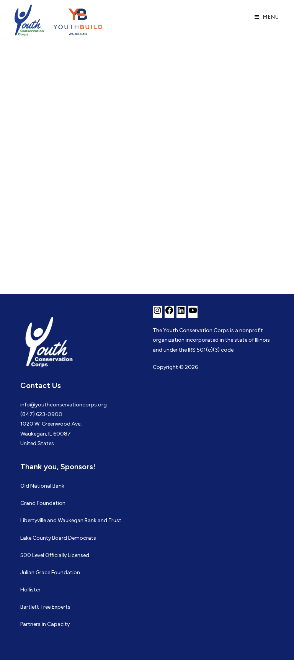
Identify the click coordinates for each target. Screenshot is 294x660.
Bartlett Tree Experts (45, 607)
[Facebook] (169, 313)
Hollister (30, 589)
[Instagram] (157, 313)
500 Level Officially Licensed (54, 555)
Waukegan (70, 520)
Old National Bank (42, 486)
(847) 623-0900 (41, 414)
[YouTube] (193, 313)
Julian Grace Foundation (50, 572)
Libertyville (33, 520)
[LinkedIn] (181, 313)
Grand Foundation (42, 503)
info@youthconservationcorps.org (63, 404)
